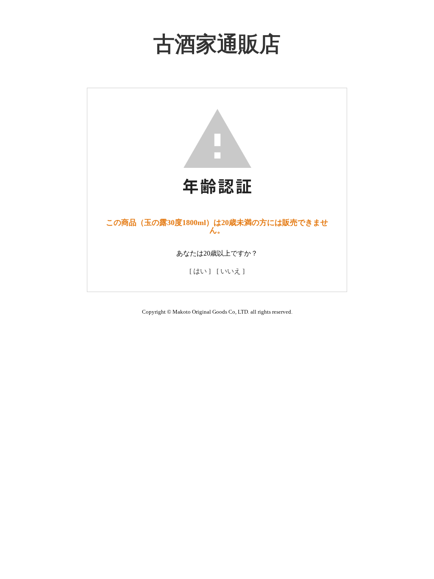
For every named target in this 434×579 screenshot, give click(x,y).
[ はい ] (200, 271)
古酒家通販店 (217, 44)
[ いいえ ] (231, 271)
